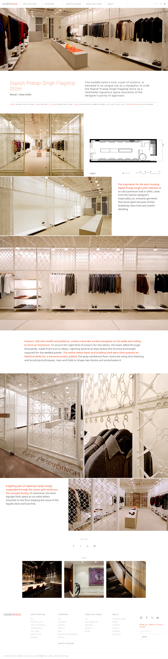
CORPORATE (36, 628)
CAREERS (116, 631)
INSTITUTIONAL (38, 625)
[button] (31, 4)
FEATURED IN (91, 622)
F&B (60, 631)
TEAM (115, 622)
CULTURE (35, 631)
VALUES (115, 628)
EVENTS (88, 628)
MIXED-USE (36, 634)
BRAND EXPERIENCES (68, 634)
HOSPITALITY (37, 622)
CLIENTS (116, 625)
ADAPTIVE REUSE (66, 643)
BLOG (87, 631)
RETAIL (61, 637)
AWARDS (89, 625)
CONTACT (116, 634)
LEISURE (62, 622)
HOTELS (61, 628)
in (160, 4)
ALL (32, 619)
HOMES (34, 637)
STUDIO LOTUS (119, 619)
